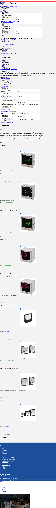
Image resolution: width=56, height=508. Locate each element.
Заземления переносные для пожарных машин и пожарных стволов (8, 105)
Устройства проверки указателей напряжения (7, 100)
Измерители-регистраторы (5, 73)
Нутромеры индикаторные (5, 121)
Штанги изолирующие (4, 101)
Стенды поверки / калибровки (5, 49)
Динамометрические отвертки (5, 117)
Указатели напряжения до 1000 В (6, 90)
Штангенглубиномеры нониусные (6, 119)
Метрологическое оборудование (6, 68)
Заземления (3, 102)
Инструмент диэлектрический (5, 107)
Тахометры (3, 66)
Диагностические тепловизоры (6, 79)
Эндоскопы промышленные (5, 62)
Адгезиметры (3, 55)
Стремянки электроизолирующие (6, 108)
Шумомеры (3, 77)
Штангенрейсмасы (4, 120)
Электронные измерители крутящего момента (5, 116)
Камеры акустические (4, 80)
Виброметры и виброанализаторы (6, 64)
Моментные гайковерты (5, 115)
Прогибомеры (3, 61)
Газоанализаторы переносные (5, 41)
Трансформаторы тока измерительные (4, 51)
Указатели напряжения (4, 97)
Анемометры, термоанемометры (6, 74)
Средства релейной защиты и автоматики (5, 82)
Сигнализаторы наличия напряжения (8, 98)
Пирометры (3, 75)
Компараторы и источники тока (6, 52)
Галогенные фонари (4, 94)
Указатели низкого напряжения (7, 99)
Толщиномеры (3, 60)
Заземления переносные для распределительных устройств (7, 106)
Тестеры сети (3, 91)
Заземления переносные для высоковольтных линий (6, 103)
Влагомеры (3, 59)
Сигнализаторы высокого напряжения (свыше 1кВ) (5, 89)
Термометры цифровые (5, 70)
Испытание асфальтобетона (5, 63)
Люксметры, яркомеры (4, 71)
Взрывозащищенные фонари (5, 93)
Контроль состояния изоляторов (6, 57)
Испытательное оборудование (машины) (5, 67)
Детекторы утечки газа (4, 43)
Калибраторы (3, 46)
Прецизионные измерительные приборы (6, 47)
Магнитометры (3, 56)
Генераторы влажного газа (5, 45)
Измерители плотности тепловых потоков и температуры (6, 65)
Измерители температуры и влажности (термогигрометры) (6, 72)
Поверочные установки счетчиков (6, 48)
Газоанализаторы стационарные (6, 42)
